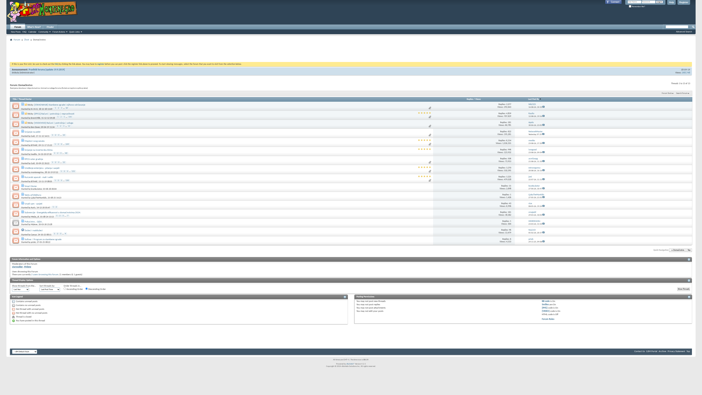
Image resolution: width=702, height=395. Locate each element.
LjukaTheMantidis (39, 198)
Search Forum (682, 93)
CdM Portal (651, 351)
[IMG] (544, 308)
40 (66, 153)
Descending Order (97, 289)
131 (73, 171)
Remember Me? (638, 6)
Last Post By (533, 99)
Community (43, 32)
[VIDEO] (546, 311)
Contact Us (639, 351)
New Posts (16, 32)
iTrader (50, 27)
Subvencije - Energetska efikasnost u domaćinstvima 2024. (53, 212)
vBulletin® (350, 364)
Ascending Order (74, 289)
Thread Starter (25, 99)
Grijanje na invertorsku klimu (39, 150)
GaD (33, 136)
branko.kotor (36, 189)
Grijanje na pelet (32, 132)
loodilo (34, 154)
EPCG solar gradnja (34, 159)
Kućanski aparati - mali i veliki (39, 177)
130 (67, 181)
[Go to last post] (543, 107)
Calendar (32, 32)
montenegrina (37, 172)
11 (69, 126)
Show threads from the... (24, 286)
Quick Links (74, 32)
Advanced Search (684, 32)
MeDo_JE (35, 217)
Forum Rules (548, 319)
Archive (662, 351)
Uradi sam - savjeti (33, 204)
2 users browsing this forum (44, 274)
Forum (17, 27)
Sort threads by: (47, 286)
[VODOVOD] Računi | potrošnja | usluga (53, 123)
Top (689, 250)
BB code (546, 301)
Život (26, 40)
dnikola (15, 73)
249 (67, 144)
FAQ (24, 32)
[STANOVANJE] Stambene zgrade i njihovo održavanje (59, 105)
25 (64, 135)
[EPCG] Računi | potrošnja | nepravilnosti (54, 114)
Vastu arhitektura (33, 195)
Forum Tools (667, 93)
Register (683, 2)
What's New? (34, 27)
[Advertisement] (351, 50)
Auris (33, 208)
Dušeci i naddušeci (34, 230)
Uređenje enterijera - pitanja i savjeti (42, 168)
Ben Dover (35, 127)
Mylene (34, 224)
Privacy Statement (676, 351)
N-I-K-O (34, 109)
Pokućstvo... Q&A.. (34, 222)
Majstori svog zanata (34, 141)
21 (64, 162)
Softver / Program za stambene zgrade (43, 239)
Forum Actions (58, 32)
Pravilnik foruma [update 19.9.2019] (47, 70)
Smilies (545, 304)
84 (67, 108)
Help (671, 2)
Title (15, 99)
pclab (33, 242)
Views (478, 99)
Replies (470, 99)
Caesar (34, 235)
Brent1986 (35, 118)
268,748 (686, 73)
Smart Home (31, 186)
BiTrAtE (34, 145)
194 (70, 117)
